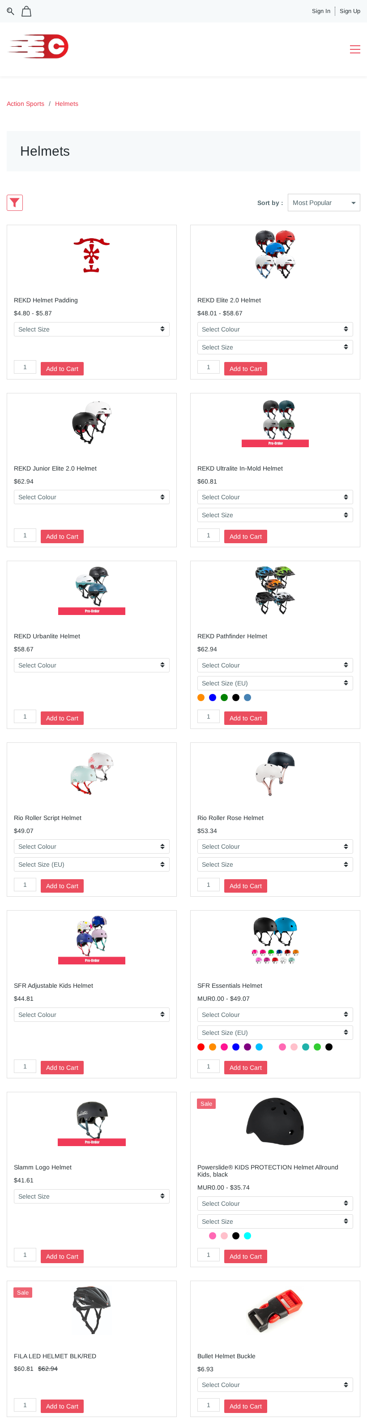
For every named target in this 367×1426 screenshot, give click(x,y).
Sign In (321, 11)
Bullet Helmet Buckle (226, 1356)
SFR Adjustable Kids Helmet (53, 985)
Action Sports (25, 103)
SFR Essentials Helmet (229, 985)
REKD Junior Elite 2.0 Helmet (55, 468)
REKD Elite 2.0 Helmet (229, 300)
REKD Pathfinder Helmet (232, 636)
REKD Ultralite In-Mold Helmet (240, 468)
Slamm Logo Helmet (43, 1167)
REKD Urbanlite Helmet (47, 636)
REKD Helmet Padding (46, 300)
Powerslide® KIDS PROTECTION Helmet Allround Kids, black (267, 1171)
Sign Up (350, 11)
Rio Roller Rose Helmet (230, 817)
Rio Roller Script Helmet (47, 817)
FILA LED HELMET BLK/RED (55, 1356)
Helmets (66, 103)
